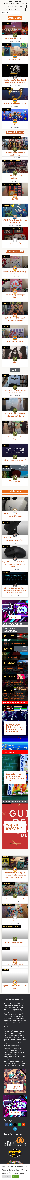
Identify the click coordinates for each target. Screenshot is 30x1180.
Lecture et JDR (15, 251)
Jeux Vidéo (15, 17)
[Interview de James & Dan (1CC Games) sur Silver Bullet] (15, 680)
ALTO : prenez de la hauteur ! (15, 942)
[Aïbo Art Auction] (15, 653)
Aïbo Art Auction (15, 481)
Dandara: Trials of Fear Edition (15, 103)
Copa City (15, 124)
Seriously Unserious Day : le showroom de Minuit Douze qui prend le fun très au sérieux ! (15, 875)
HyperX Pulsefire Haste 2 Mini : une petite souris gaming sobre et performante (15, 564)
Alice (15, 362)
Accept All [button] (15, 1176)
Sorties (15, 370)
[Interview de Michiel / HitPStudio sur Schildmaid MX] (15, 667)
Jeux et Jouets (15, 132)
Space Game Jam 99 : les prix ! (15, 38)
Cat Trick (15, 199)
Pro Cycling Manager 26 (15, 964)
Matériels (15, 491)
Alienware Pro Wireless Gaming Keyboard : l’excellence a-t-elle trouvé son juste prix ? (15, 590)
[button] (3, 726)
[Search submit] (22, 12)
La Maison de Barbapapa (15, 341)
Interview (9, 663)
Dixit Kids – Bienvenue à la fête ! (15, 899)
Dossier (8, 649)
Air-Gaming (15, 1)
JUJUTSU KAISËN (15, 243)
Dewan (15, 921)
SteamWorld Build (15, 59)
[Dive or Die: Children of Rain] (15, 639)
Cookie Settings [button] (6, 1176)
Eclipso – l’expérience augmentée (15, 460)
